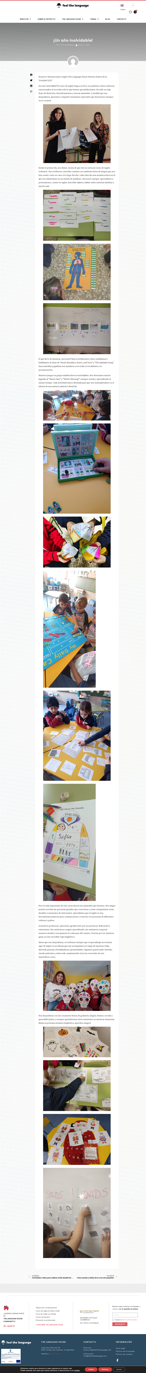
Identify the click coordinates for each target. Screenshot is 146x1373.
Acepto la (126, 1320)
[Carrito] (135, 12)
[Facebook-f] (117, 1360)
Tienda (93, 19)
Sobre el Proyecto (46, 19)
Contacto (121, 19)
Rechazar (105, 1369)
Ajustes (119, 1369)
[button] (9, 1325)
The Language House (71, 19)
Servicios (24, 19)
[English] (126, 5)
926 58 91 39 (55, 1354)
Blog (107, 19)
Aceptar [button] (91, 1369)
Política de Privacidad (129, 1320)
